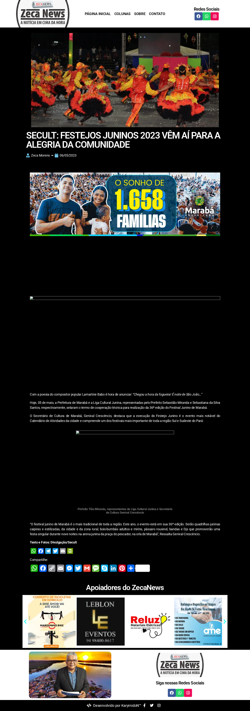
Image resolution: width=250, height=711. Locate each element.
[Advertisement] (125, 269)
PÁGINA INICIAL (98, 14)
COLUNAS (122, 14)
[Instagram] (215, 16)
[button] (25, 621)
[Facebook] (199, 16)
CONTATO (157, 14)
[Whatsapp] (207, 16)
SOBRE (139, 14)
